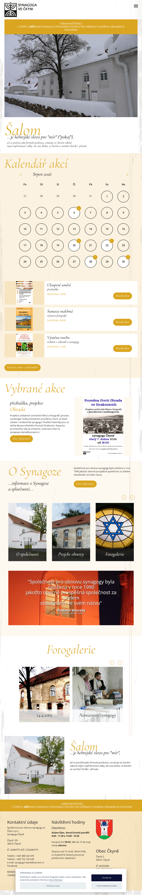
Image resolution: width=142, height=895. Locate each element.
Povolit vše (106, 877)
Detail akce (123, 295)
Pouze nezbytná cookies (107, 885)
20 (74, 245)
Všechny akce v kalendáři (22, 367)
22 (107, 245)
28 (90, 261)
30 (123, 261)
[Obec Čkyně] (104, 838)
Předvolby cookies (53, 886)
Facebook (12, 865)
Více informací (21, 438)
